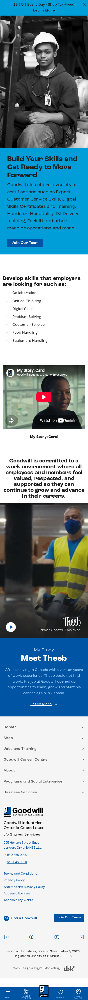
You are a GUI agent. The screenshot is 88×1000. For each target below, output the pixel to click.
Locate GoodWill (78, 997)
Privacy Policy (14, 880)
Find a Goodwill (24, 918)
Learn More (44, 10)
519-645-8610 (17, 862)
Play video (11, 627)
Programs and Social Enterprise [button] (33, 781)
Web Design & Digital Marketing (36, 969)
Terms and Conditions (20, 873)
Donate (60, 998)
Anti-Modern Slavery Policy (24, 887)
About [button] (9, 770)
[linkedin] (81, 937)
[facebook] (31, 937)
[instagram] (6, 937)
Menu (8, 998)
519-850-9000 (17, 855)
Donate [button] (10, 727)
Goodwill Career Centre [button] (25, 760)
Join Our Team (25, 243)
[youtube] (56, 937)
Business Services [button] (20, 792)
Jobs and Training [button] (20, 749)
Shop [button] (8, 738)
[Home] (23, 814)
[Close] (84, 4)
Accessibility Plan (17, 893)
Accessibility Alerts (18, 900)
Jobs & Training (26, 997)
